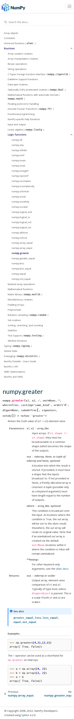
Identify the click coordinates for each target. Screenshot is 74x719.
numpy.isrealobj (20, 201)
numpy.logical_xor (21, 227)
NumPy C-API (11, 366)
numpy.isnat (18, 165)
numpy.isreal (19, 196)
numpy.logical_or (21, 217)
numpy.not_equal (21, 279)
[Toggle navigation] (69, 6)
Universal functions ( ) (20, 43)
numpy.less (18, 263)
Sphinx (25, 715)
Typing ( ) (18, 345)
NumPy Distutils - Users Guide (20, 361)
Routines (9, 48)
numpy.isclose (19, 237)
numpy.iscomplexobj (23, 186)
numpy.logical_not (21, 222)
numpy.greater (20, 253)
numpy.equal (19, 273)
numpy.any (18, 145)
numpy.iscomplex (21, 181)
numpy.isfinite (19, 150)
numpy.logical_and (22, 212)
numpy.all (17, 139)
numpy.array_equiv (22, 248)
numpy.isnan (19, 160)
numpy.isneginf (20, 170)
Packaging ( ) (22, 356)
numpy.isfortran (20, 191)
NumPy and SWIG (13, 376)
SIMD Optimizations (14, 371)
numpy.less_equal (21, 268)
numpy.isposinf (20, 175)
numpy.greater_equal (23, 258)
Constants (9, 38)
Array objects (11, 33)
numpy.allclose (20, 232)
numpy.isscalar (20, 206)
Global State (10, 350)
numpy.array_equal (22, 242)
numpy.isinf (18, 155)
